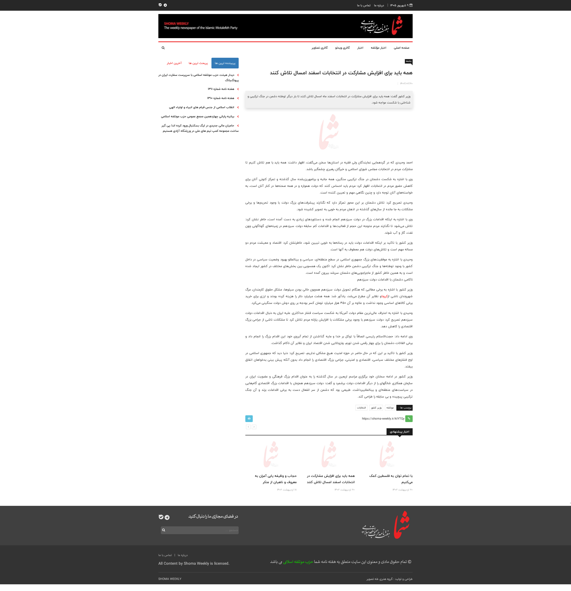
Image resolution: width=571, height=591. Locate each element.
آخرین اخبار (174, 63)
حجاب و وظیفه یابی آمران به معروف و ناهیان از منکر (276, 479)
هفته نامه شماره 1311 (221, 89)
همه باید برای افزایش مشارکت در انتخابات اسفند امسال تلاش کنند (331, 479)
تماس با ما (363, 5)
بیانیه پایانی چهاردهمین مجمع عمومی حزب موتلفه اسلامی (197, 116)
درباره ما (379, 5)
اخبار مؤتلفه (378, 47)
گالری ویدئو (342, 47)
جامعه (409, 61)
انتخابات (361, 408)
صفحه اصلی (401, 47)
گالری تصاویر (320, 47)
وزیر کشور (376, 408)
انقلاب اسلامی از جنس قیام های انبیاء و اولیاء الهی (201, 107)
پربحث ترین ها (198, 63)
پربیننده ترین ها (225, 63)
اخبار (360, 47)
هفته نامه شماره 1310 (220, 98)
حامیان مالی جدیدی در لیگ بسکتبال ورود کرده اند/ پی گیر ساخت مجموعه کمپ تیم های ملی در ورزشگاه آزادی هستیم (200, 128)
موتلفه (390, 408)
